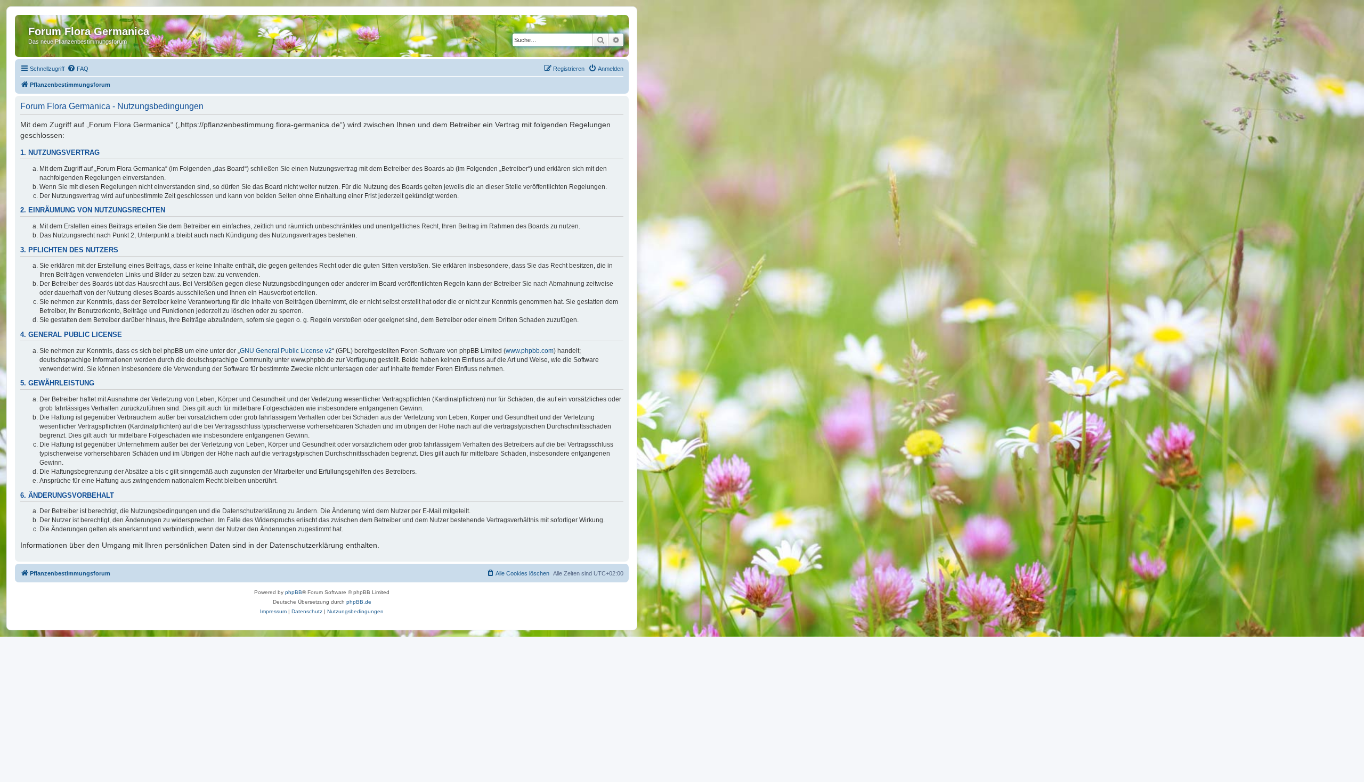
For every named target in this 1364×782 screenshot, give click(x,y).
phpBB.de (358, 602)
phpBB (293, 592)
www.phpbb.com (530, 351)
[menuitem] (77, 68)
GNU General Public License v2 (286, 351)
